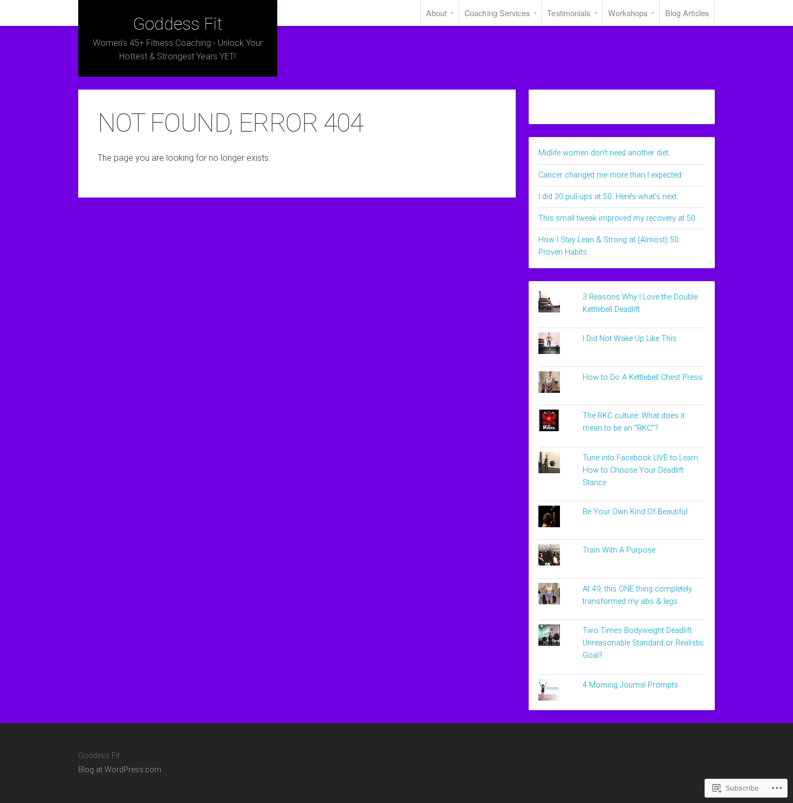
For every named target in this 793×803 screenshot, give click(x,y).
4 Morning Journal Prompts (630, 685)
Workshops (627, 12)
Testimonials (568, 12)
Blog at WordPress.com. (120, 769)
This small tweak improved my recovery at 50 (616, 218)
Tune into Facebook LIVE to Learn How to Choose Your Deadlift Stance (640, 470)
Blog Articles (687, 12)
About (436, 12)
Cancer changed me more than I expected (609, 175)
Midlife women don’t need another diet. (604, 153)
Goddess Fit (177, 23)
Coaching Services (497, 12)
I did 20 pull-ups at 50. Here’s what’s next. (608, 196)
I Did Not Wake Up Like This (629, 338)
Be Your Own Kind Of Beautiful (635, 511)
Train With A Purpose (619, 550)
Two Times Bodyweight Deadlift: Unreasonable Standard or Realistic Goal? (643, 643)
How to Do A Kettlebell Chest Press (642, 377)
